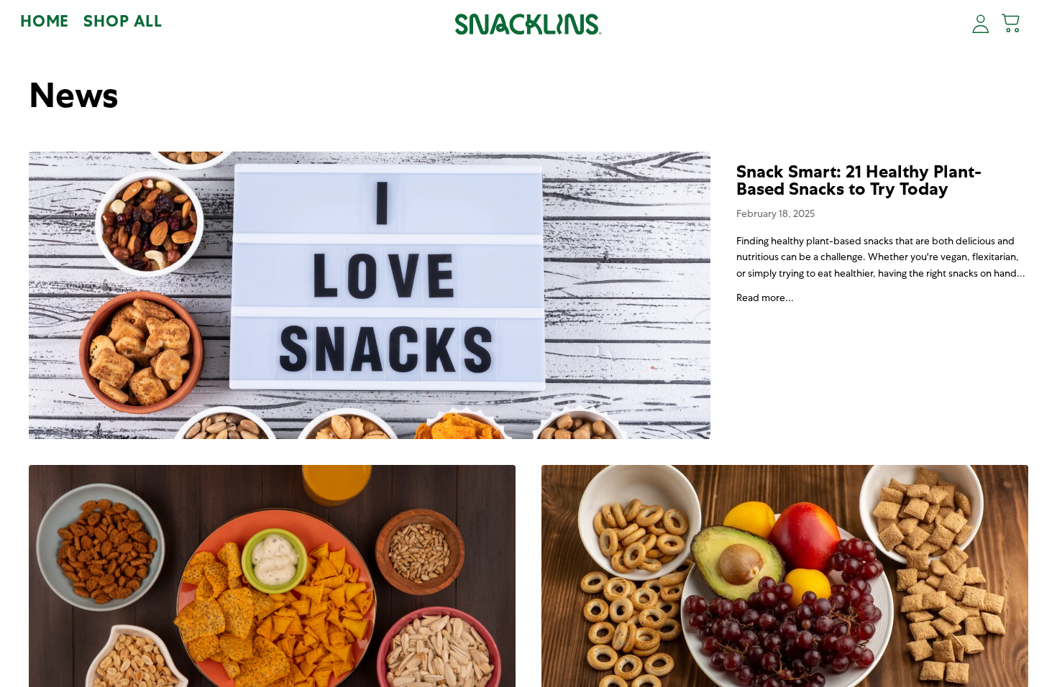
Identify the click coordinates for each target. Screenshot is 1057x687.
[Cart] (1012, 24)
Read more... (765, 299)
